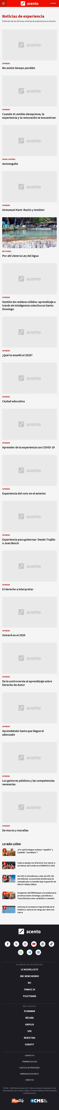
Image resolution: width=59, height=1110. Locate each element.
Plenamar (29, 1011)
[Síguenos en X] (16, 944)
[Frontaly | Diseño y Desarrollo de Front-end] (18, 1101)
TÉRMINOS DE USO (29, 1061)
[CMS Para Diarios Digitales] (38, 1101)
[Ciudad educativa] (29, 384)
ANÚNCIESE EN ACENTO (29, 1074)
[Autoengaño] (29, 146)
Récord (29, 1018)
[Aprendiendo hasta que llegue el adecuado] (29, 715)
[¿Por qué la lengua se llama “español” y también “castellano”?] (29, 853)
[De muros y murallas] (29, 813)
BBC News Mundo (29, 976)
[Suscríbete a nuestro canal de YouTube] (34, 944)
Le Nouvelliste (29, 969)
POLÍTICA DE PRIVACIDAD (30, 1067)
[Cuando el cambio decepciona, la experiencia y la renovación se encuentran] (29, 98)
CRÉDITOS (29, 1080)
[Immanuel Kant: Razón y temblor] (29, 192)
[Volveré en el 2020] (29, 618)
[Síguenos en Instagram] (25, 944)
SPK (29, 1031)
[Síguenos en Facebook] (7, 944)
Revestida (29, 1038)
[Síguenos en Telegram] (29, 952)
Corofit (29, 1044)
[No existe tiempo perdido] (29, 50)
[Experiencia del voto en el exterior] (29, 476)
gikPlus (29, 1024)
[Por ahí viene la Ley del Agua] (29, 238)
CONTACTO (29, 1055)
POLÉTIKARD (29, 996)
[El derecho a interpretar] (29, 571)
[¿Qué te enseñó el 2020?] (29, 337)
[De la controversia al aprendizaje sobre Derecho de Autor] (29, 665)
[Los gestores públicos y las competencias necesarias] (29, 765)
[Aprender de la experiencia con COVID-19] (29, 430)
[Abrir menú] (3, 3)
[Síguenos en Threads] (42, 944)
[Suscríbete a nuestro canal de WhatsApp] (20, 952)
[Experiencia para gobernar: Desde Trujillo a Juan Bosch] (29, 523)
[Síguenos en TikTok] (51, 944)
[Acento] (29, 931)
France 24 (29, 989)
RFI (29, 983)
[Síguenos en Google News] (38, 952)
